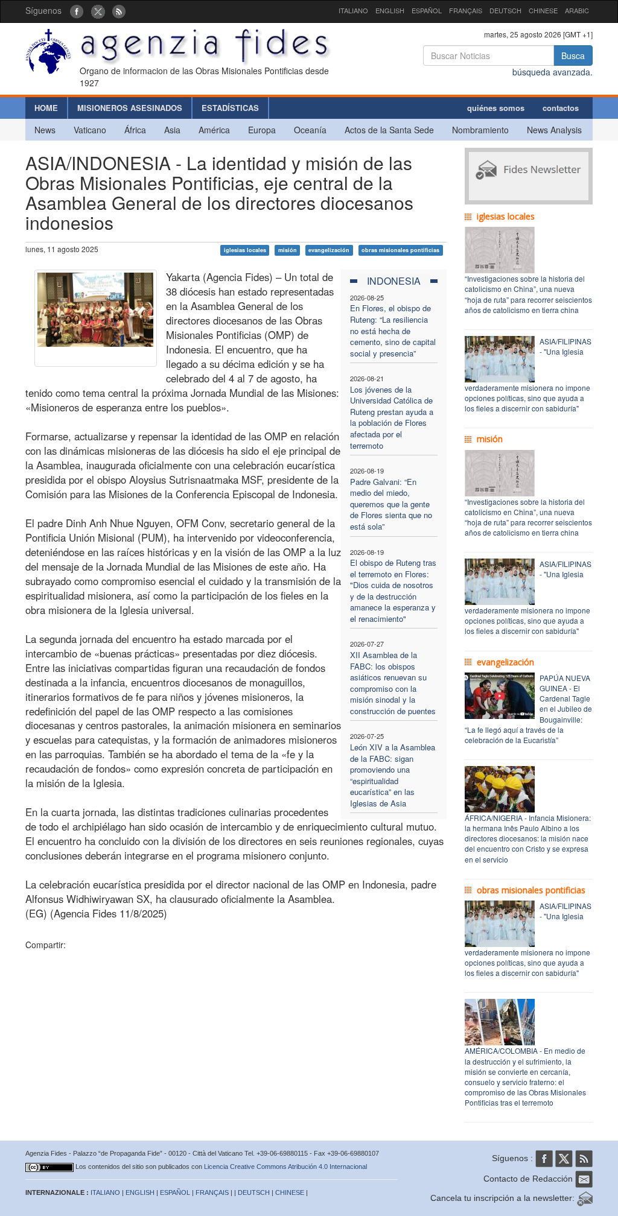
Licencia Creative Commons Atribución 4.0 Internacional (285, 1166)
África (135, 130)
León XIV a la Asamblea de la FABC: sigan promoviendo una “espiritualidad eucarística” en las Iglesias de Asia (392, 775)
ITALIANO (353, 10)
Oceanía (310, 130)
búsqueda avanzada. (552, 72)
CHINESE (543, 10)
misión (287, 250)
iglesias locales (245, 250)
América (214, 130)
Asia (172, 130)
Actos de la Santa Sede (389, 130)
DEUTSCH (505, 10)
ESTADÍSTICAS (230, 107)
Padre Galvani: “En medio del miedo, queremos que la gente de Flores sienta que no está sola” (391, 504)
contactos (561, 107)
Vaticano (90, 130)
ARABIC (577, 10)
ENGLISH (389, 10)
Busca (573, 55)
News (45, 130)
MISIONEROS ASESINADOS (129, 107)
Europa (262, 130)
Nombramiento (480, 130)
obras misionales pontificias (400, 250)
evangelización (328, 250)
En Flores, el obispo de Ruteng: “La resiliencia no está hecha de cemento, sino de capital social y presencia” (393, 330)
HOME (46, 107)
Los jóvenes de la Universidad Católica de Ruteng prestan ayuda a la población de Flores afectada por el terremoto (391, 417)
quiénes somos (495, 107)
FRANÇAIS (465, 10)
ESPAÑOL (427, 10)
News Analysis (554, 130)
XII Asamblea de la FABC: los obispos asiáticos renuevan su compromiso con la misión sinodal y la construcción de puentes (393, 683)
